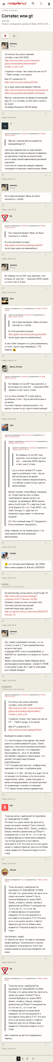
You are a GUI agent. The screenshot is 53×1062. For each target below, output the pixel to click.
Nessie (13, 870)
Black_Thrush (16, 367)
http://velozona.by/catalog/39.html (21, 82)
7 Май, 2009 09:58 (9, 681)
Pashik (13, 553)
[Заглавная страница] (16, 2)
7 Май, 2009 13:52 (9, 1049)
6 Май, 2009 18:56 (9, 118)
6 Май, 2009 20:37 (9, 361)
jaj (11, 216)
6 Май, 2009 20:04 (9, 292)
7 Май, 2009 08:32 (9, 625)
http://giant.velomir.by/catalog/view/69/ (24, 245)
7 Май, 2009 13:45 (9, 962)
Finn (12, 299)
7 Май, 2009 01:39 (9, 547)
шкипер (25, 24)
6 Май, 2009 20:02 (9, 259)
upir (11, 425)
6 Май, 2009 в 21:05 (16, 443)
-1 (10, 124)
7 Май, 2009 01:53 (9, 578)
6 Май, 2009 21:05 (9, 419)
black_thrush (27, 435)
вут (11, 805)
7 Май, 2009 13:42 (9, 864)
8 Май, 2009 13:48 (40, 24)
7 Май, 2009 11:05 (8, 799)
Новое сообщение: (11, 24)
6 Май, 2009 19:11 (8, 179)
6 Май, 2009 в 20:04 (20, 450)
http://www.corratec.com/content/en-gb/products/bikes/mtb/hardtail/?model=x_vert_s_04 (22, 63)
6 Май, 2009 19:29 (9, 210)
